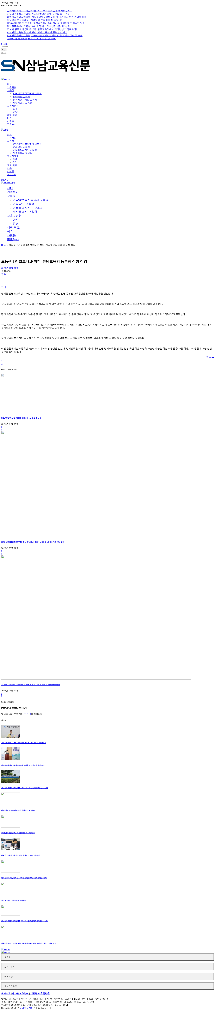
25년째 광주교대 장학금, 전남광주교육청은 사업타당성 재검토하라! (42, 29)
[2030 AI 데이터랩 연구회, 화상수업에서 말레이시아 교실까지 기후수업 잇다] (96, 536)
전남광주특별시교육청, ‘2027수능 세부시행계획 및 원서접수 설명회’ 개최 (44, 35)
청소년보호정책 (20, 993)
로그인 (3, 53)
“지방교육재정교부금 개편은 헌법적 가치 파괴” (18, 833)
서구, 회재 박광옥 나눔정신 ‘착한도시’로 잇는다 (18, 810)
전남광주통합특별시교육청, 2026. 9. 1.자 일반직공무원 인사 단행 (24, 788)
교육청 (7, 957)
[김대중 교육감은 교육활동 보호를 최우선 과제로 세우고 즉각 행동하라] (96, 678)
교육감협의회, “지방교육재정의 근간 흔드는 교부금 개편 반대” (39, 10)
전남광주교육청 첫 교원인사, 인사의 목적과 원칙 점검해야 (37, 32)
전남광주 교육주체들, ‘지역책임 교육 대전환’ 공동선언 (35, 20)
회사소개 (6, 993)
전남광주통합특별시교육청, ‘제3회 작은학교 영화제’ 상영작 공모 (24, 921)
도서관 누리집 (10, 986)
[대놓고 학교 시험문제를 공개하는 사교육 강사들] (38, 412)
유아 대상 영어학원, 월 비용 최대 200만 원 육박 (31, 38)
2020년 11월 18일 (10, 268)
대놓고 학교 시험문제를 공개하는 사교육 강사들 (21, 418)
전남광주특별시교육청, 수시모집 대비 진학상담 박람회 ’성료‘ (38, 26)
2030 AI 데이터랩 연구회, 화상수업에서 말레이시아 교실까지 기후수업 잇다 (46, 23)
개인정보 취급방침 (40, 993)
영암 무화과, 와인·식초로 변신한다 (13, 900)
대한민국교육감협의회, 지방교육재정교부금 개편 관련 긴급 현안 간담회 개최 (47, 17)
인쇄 (3, 287)
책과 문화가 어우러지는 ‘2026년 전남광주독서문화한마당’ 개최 (24, 878)
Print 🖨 (210, 357)
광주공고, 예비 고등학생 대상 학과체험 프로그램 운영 (20, 855)
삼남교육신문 (26, 1008)
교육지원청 (9, 967)
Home (4, 245)
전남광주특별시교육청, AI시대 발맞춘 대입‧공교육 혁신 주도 (38, 14)
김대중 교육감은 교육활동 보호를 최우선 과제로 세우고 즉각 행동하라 (30, 684)
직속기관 (8, 976)
